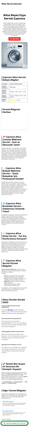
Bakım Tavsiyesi (7, 419)
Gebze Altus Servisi (8, 401)
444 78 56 (16, 39)
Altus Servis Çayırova (11, 4)
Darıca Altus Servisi (8, 411)
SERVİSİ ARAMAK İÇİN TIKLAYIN (14, 423)
